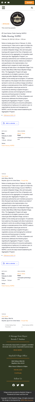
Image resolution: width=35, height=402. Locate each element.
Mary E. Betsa (21, 133)
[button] (31, 7)
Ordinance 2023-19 (9, 115)
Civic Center (5, 176)
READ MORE (18, 350)
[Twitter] (5, 2)
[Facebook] (2, 2)
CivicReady (17, 373)
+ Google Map (24, 180)
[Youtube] (8, 2)
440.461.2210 (18, 370)
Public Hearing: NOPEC (8, 145)
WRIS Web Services (27, 400)
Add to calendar (10, 123)
